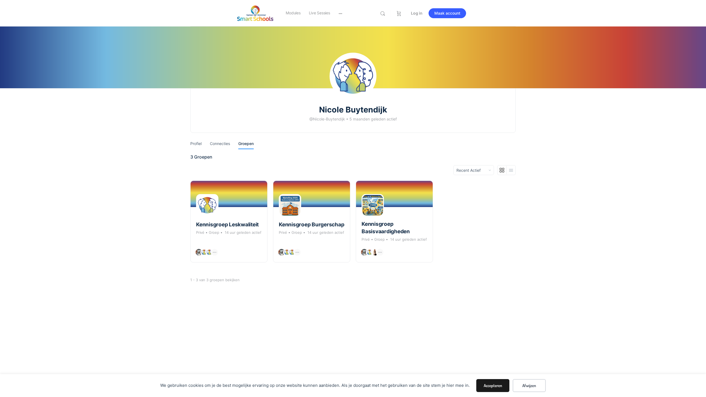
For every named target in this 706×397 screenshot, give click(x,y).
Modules (293, 12)
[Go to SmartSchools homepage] (255, 13)
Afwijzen (529, 385)
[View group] (229, 194)
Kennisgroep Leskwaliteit (227, 224)
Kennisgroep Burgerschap (311, 224)
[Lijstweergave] (511, 170)
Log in (416, 13)
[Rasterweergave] (502, 170)
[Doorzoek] (382, 13)
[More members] (214, 252)
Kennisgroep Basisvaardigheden (386, 228)
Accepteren (493, 385)
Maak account (447, 13)
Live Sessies (319, 12)
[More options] (340, 13)
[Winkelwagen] (399, 13)
